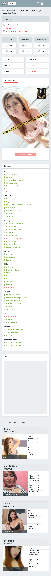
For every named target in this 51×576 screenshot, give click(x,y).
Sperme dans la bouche (14, 329)
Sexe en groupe (11, 183)
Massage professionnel (14, 223)
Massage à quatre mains (14, 238)
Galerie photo (11, 80)
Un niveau (9, 177)
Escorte (9, 199)
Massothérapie (11, 235)
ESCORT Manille (8, 11)
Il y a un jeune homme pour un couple (19, 205)
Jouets (8, 189)
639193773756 (12, 24)
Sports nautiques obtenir (14, 345)
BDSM (8, 273)
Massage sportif (12, 241)
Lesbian (9, 260)
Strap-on (9, 279)
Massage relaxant (12, 244)
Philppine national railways (31, 11)
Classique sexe (11, 174)
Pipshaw (9, 213)
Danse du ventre (11, 257)
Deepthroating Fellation (14, 300)
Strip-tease (10, 254)
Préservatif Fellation (13, 295)
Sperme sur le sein (12, 332)
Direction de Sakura (13, 247)
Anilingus (9, 309)
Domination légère (12, 270)
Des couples (10, 208)
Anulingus (9, 216)
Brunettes (32, 71)
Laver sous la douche (13, 211)
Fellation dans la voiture (14, 303)
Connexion (42, 3)
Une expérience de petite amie (16, 298)
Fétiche (8, 192)
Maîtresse (9, 267)
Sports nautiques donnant (15, 342)
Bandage (9, 285)
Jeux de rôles (10, 282)
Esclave (9, 276)
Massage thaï (11, 232)
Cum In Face (10, 335)
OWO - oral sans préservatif (15, 180)
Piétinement (10, 288)
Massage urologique (13, 229)
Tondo (17, 11)
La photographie (12, 202)
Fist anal (9, 319)
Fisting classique (12, 316)
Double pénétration (12, 186)
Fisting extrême (11, 322)
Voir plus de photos (25, 154)
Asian (30, 66)
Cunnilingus (10, 306)
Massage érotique (12, 226)
